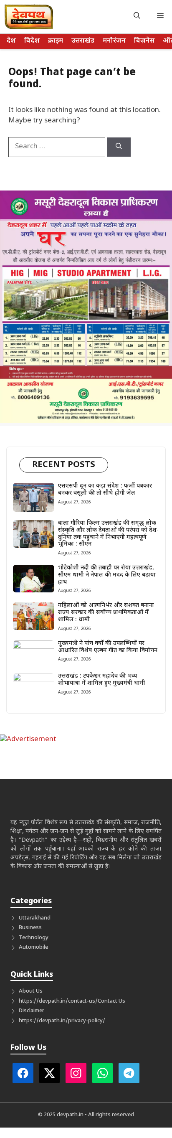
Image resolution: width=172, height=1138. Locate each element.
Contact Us (111, 1001)
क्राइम (55, 41)
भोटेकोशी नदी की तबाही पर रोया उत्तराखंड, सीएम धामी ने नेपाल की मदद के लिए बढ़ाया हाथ (107, 575)
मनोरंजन (114, 41)
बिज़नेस (144, 41)
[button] (137, 16)
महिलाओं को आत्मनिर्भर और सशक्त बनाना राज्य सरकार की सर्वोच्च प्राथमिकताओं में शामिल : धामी (106, 613)
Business (30, 927)
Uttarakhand (35, 918)
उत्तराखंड (82, 41)
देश (11, 41)
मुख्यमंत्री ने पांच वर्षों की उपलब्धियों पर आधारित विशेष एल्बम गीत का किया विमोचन (107, 647)
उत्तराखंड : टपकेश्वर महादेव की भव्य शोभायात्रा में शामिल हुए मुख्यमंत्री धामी (101, 679)
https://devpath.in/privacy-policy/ (62, 1020)
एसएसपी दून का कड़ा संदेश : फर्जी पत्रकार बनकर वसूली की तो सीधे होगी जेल (105, 489)
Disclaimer (31, 1010)
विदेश (32, 41)
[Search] (119, 147)
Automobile (33, 947)
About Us (31, 991)
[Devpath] (29, 16)
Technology (33, 937)
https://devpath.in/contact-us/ (58, 1001)
